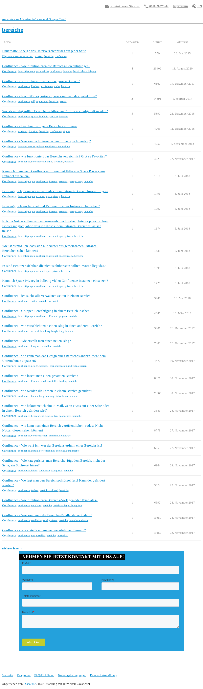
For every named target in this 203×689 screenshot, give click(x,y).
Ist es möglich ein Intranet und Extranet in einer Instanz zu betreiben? (51, 206)
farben (34, 396)
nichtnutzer (65, 435)
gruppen (63, 316)
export (63, 101)
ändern (34, 490)
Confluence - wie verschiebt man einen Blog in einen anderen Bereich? (52, 326)
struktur (39, 56)
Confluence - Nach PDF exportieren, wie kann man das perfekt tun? (49, 96)
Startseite (7, 675)
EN (197, 6)
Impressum (180, 6)
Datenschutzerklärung (103, 675)
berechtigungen (26, 71)
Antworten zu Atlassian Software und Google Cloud (34, 19)
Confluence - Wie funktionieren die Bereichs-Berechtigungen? (46, 66)
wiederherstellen (49, 380)
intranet (53, 181)
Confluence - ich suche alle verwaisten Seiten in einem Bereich (46, 296)
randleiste (36, 520)
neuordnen (64, 146)
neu (39, 345)
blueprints (76, 505)
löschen (35, 86)
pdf (33, 101)
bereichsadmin (47, 450)
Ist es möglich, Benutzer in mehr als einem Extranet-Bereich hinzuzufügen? (55, 191)
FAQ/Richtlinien (44, 675)
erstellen (47, 345)
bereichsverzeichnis (41, 161)
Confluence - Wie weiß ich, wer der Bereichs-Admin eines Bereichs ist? (52, 445)
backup (63, 380)
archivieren (47, 86)
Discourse (30, 683)
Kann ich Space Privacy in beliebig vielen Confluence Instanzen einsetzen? (55, 281)
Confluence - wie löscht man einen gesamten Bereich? (40, 376)
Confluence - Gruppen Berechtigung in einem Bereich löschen (46, 311)
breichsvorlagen (61, 505)
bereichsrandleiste (78, 520)
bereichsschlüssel (49, 490)
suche (57, 86)
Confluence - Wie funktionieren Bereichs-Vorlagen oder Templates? (50, 500)
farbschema (62, 396)
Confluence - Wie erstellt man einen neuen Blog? (36, 341)
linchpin (43, 116)
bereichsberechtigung (85, 71)
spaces (34, 116)
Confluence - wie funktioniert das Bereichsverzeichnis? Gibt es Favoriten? (54, 156)
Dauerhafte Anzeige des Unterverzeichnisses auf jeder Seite (44, 51)
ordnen (40, 146)
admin (34, 450)
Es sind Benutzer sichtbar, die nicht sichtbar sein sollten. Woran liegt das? (54, 266)
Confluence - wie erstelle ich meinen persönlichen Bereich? (44, 530)
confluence (61, 56)
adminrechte (72, 450)
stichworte (44, 470)
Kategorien (24, 675)
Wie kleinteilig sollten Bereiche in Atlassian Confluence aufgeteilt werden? (55, 111)
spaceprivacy (76, 181)
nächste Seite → (12, 548)
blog (47, 331)
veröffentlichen (39, 435)
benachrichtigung (40, 415)
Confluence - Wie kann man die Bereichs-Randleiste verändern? (47, 515)
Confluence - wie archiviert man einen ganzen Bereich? (41, 81)
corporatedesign (58, 365)
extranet (63, 181)
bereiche (49, 56)
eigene (66, 131)
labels (34, 470)
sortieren (22, 131)
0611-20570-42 (156, 6)
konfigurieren (50, 520)
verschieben (37, 331)
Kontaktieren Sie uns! (122, 6)
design (34, 365)
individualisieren (77, 365)
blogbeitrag (57, 331)
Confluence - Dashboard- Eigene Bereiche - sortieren (39, 126)
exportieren (42, 101)
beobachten (65, 415)
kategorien (56, 470)
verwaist (53, 300)
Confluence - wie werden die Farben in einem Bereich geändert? (47, 391)
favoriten (33, 131)
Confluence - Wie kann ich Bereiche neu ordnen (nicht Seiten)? (46, 141)
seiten (34, 300)
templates (36, 505)
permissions (42, 71)
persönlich (62, 535)
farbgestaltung (47, 396)
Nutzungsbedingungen (72, 675)
